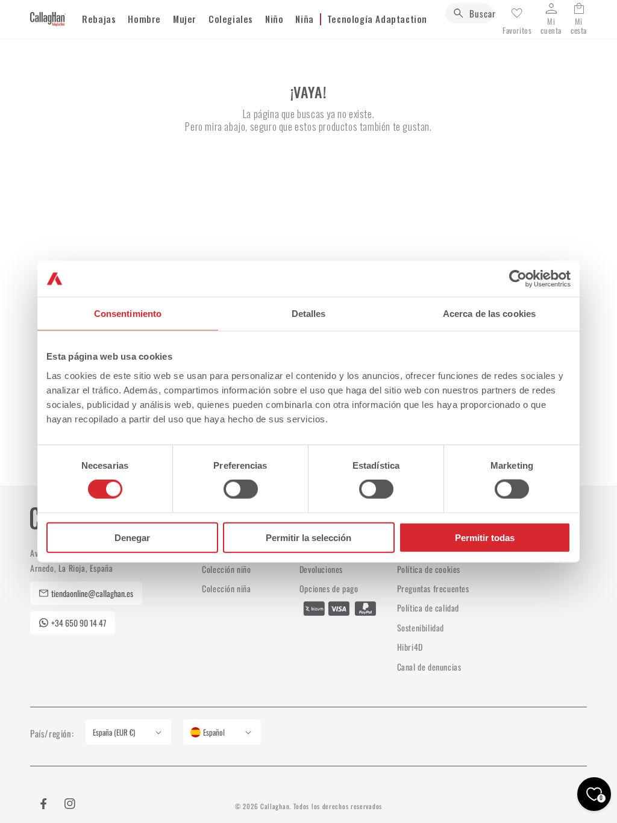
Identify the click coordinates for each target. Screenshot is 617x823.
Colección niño (226, 569)
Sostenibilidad (420, 627)
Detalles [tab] (309, 313)
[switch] (241, 489)
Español (214, 732)
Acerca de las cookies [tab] (489, 313)
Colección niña (226, 588)
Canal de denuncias (429, 666)
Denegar (132, 537)
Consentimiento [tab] (127, 313)
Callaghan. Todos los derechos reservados (321, 806)
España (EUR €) (114, 732)
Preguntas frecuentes (433, 588)
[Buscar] (458, 13)
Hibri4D (410, 646)
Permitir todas (485, 537)
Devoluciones (321, 569)
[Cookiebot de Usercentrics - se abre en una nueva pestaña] (518, 279)
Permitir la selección (308, 537)
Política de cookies (428, 569)
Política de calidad (428, 607)
